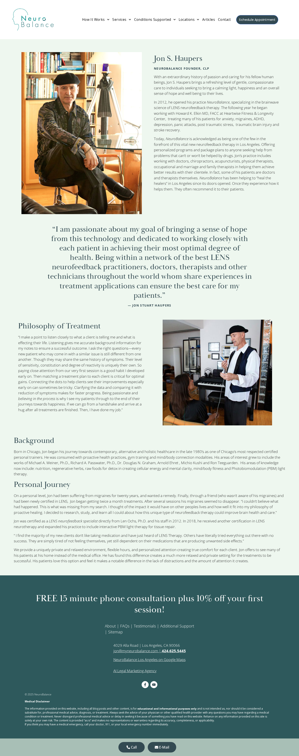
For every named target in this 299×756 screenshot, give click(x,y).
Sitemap (115, 631)
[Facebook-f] (145, 684)
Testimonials (145, 626)
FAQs (124, 626)
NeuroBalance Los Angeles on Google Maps (149, 659)
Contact (224, 19)
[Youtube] (153, 684)
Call (133, 747)
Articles (208, 19)
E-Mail (163, 747)
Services (119, 19)
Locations (187, 19)
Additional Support (177, 626)
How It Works (93, 19)
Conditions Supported (152, 19)
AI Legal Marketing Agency (135, 670)
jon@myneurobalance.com (135, 650)
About (110, 626)
